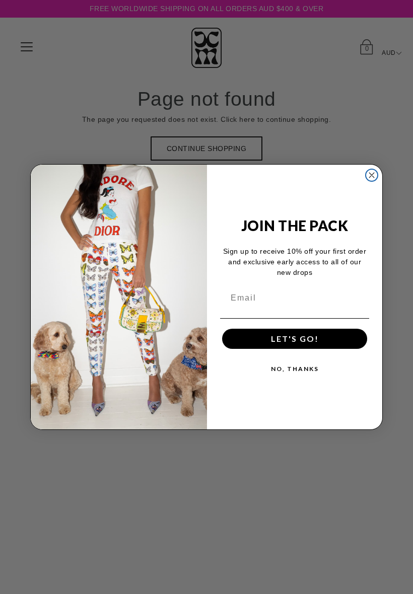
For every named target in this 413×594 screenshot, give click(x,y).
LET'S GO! (295, 338)
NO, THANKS (295, 369)
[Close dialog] (372, 175)
